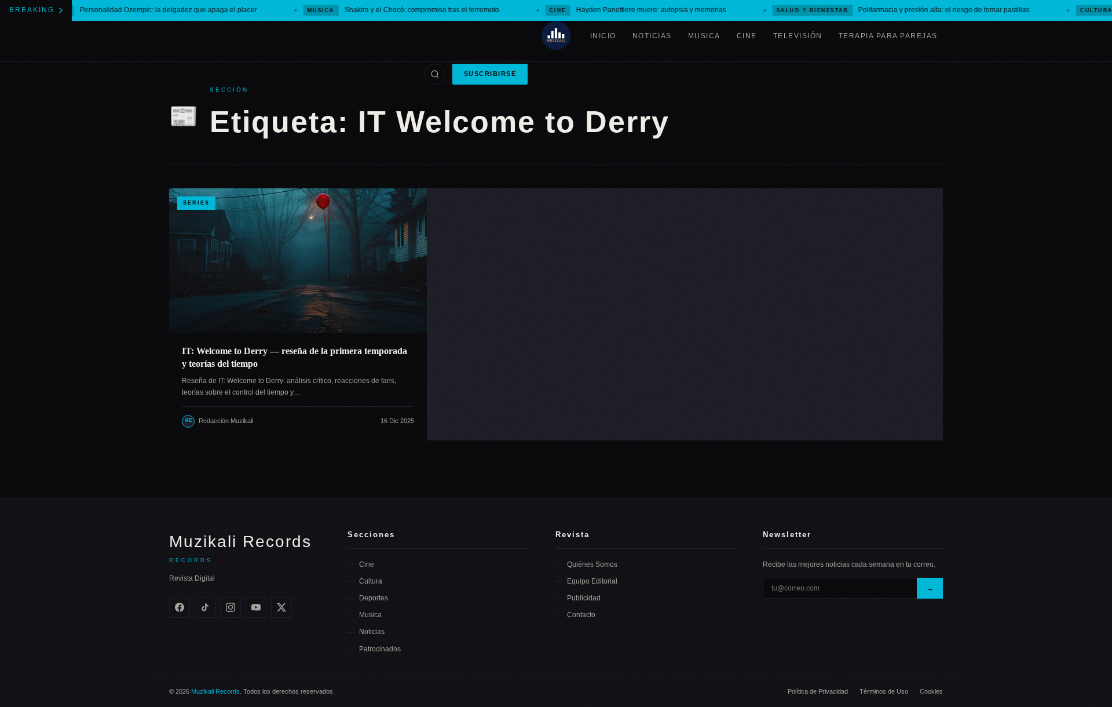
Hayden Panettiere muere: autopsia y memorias (622, 10)
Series (196, 203)
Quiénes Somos (592, 564)
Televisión (797, 36)
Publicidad (584, 598)
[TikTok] (205, 607)
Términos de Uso (883, 691)
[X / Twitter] (281, 607)
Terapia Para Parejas (888, 36)
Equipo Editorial (592, 581)
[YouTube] (256, 607)
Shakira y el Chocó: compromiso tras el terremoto (388, 10)
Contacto (581, 615)
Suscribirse (490, 73)
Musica (704, 36)
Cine (747, 36)
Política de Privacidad (818, 691)
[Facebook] (179, 607)
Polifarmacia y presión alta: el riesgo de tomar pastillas (888, 10)
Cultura (370, 581)
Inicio (603, 36)
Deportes (373, 598)
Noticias (652, 36)
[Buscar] (435, 74)
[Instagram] (230, 607)
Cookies (931, 691)
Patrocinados (380, 649)
